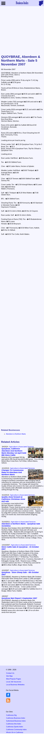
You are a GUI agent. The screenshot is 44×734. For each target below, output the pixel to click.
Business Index (22, 2)
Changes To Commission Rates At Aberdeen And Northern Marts (13, 472)
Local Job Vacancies (13, 682)
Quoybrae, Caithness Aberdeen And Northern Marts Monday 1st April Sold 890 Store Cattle (14, 452)
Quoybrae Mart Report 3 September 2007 (19, 598)
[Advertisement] (22, 31)
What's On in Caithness (14, 732)
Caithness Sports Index (14, 727)
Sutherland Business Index (16, 721)
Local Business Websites (15, 684)
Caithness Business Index (15, 718)
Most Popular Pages (13, 679)
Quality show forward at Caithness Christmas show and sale (13, 499)
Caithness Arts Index (13, 724)
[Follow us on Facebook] (8, 696)
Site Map (9, 676)
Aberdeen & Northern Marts (16, 434)
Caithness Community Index (16, 729)
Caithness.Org (11, 715)
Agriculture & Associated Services (21, 447)
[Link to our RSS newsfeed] (8, 700)
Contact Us (10, 673)
